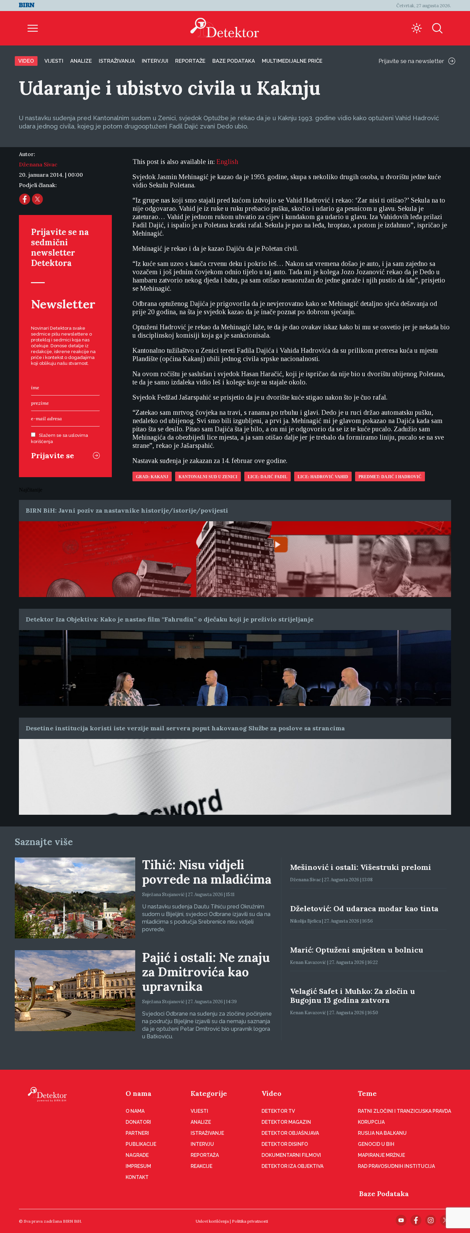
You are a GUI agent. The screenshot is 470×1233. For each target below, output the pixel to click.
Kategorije (209, 1093)
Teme (367, 1093)
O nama (138, 1093)
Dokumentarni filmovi (291, 1155)
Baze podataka (233, 61)
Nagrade (137, 1155)
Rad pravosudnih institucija (396, 1166)
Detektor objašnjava (290, 1133)
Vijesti (53, 61)
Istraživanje (207, 1133)
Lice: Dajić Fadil (267, 476)
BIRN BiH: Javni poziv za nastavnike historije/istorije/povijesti (127, 510)
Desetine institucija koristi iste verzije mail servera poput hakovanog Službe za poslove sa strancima (185, 728)
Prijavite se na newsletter (411, 61)
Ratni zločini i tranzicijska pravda (404, 1111)
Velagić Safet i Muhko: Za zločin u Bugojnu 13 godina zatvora (352, 995)
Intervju (202, 1144)
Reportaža (205, 1155)
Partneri (137, 1133)
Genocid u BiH (376, 1144)
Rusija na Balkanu (382, 1133)
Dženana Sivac (38, 164)
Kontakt (137, 1177)
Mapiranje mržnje (381, 1155)
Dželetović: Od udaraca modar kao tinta (364, 908)
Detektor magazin (286, 1122)
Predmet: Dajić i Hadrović (390, 476)
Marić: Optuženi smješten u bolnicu (356, 950)
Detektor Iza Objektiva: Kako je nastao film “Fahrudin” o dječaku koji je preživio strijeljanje (169, 619)
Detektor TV (278, 1111)
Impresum (138, 1166)
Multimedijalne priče (292, 61)
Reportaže (190, 61)
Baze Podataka (384, 1193)
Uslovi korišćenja (212, 1221)
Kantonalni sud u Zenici (208, 476)
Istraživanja (117, 61)
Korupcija (371, 1122)
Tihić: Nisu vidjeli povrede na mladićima (206, 872)
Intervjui (155, 61)
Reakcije (201, 1166)
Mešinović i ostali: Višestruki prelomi (360, 867)
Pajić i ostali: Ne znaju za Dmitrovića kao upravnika (206, 971)
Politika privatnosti (250, 1221)
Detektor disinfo (284, 1144)
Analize (81, 61)
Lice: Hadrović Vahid (323, 476)
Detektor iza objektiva (292, 1166)
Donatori (138, 1122)
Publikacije (141, 1144)
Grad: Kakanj (152, 476)
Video (26, 61)
